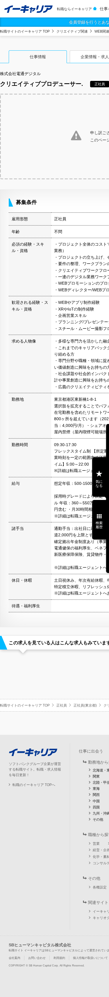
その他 (98, 819)
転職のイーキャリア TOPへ (33, 785)
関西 (96, 795)
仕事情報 (38, 56)
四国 (96, 807)
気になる (99, 484)
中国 (96, 801)
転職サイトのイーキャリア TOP (25, 31)
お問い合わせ (37, 957)
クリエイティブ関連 (72, 31)
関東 (96, 776)
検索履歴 (99, 525)
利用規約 (59, 957)
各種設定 (100, 887)
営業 (96, 844)
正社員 (61, 705)
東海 (96, 789)
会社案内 (14, 957)
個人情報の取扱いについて (90, 957)
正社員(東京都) (85, 705)
